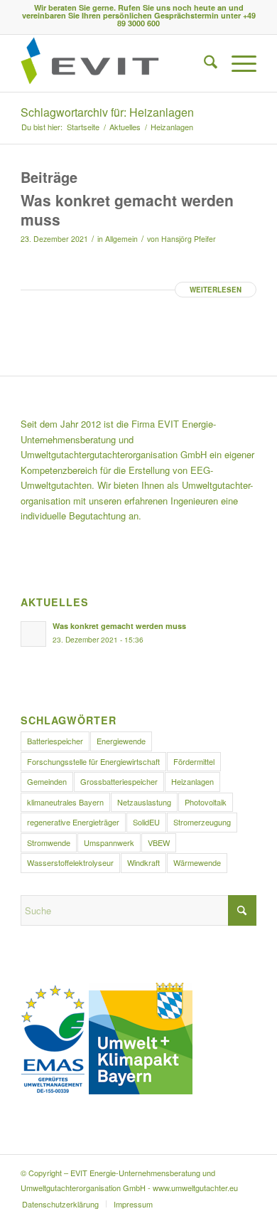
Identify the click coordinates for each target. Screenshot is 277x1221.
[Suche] (203, 63)
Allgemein (121, 238)
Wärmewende (197, 862)
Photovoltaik (206, 802)
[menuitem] (203, 63)
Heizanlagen (192, 781)
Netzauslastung (144, 802)
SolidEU (146, 822)
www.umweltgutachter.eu (195, 1187)
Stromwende (48, 842)
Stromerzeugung (202, 822)
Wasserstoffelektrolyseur (70, 862)
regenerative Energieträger (73, 822)
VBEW (159, 842)
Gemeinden (47, 781)
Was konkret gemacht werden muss (127, 209)
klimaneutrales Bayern (65, 802)
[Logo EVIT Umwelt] (115, 63)
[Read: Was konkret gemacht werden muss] (33, 634)
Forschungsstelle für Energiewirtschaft (93, 761)
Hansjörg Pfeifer (188, 238)
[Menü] (236, 63)
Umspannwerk (109, 842)
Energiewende (121, 740)
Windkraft (143, 862)
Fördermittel (193, 761)
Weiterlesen (215, 290)
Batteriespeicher (55, 740)
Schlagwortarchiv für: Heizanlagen (107, 112)
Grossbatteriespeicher (119, 781)
